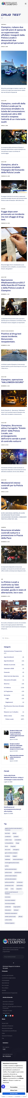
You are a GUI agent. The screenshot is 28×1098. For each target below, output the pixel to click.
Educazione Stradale (10, 680)
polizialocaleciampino (10, 879)
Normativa (7, 695)
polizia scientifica (9, 882)
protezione (19, 882)
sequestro (19, 888)
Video (3, 1033)
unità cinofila (8, 920)
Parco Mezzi (5, 988)
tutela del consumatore (11, 913)
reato (6, 888)
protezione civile (9, 885)
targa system (17, 906)
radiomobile (19, 885)
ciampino (3, 527)
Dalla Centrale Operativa (11, 676)
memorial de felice (17, 859)
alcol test (3, 100)
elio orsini (7, 849)
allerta (14, 833)
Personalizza (13, 1087)
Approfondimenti (9, 657)
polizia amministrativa (10, 869)
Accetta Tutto (14, 1093)
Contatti (4, 990)
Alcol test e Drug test (8, 1004)
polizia (6, 866)
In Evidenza (7, 687)
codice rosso (8, 839)
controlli (3, 24)
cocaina (3, 208)
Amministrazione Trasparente (13, 651)
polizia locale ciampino (11, 875)
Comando (7, 672)
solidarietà (8, 906)
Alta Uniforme (5, 983)
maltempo (7, 859)
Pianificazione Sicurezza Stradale (14, 706)
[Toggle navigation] (22, 3)
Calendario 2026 (9, 668)
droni (6, 846)
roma (12, 888)
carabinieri (8, 836)
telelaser (16, 910)
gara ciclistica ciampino (11, 853)
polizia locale (8, 872)
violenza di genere (9, 923)
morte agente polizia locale (12, 862)
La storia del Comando (7, 975)
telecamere (8, 910)
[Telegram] (6, 1016)
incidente (7, 856)
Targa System (6, 1013)
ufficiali (20, 916)
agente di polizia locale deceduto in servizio (13, 829)
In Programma (8, 691)
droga (17, 843)
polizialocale (18, 872)
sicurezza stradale (10, 903)
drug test (13, 846)
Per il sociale (5, 985)
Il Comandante (5, 980)
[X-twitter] (4, 1016)
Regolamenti (9, 702)
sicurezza (7, 897)
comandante (18, 839)
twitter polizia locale (10, 916)
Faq (3, 1038)
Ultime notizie (8, 716)
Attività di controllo (9, 664)
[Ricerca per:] (14, 638)
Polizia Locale (10, 719)
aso (2, 579)
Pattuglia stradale (7, 1010)
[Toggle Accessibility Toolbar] (3, 1086)
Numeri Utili (5, 1023)
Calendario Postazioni (7, 1026)
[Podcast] (10, 1016)
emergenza (16, 849)
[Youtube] (13, 1016)
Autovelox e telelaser (8, 1001)
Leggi (7, 698)
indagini (15, 856)
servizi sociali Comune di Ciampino (11, 892)
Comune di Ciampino (7, 1035)
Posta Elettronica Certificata (9, 1031)
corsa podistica (9, 843)
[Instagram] (8, 1016)
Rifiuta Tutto (13, 1090)
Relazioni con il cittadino (11, 712)
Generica (6, 683)
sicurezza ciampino (10, 900)
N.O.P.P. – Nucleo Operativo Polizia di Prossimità (12, 1007)
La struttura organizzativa (8, 978)
